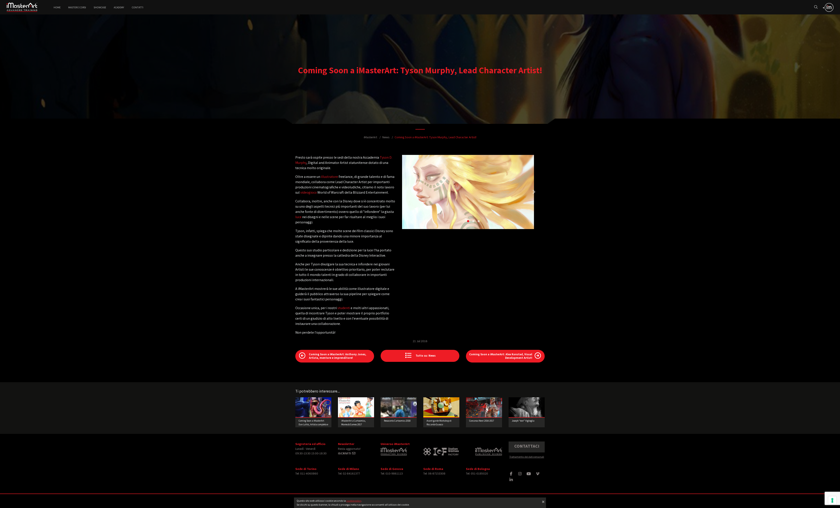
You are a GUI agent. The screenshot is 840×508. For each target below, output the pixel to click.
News (385, 137)
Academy (119, 7)
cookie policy (353, 500)
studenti (344, 308)
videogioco (308, 192)
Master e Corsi (77, 7)
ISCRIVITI (345, 453)
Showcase (100, 7)
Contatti (137, 7)
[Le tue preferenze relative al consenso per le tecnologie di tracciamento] (832, 500)
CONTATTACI (526, 446)
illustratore (329, 176)
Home (57, 7)
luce (298, 217)
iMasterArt (370, 137)
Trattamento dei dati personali (526, 456)
